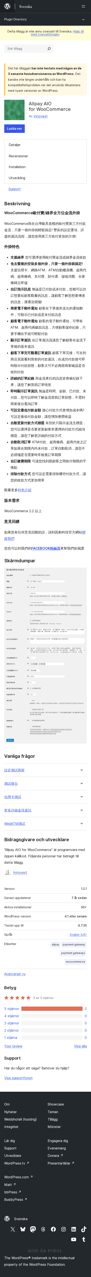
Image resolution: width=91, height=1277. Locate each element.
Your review (13, 1046)
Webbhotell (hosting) (20, 1119)
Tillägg (53, 1119)
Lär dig (9, 1141)
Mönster (54, 1127)
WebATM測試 (14, 824)
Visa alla (80, 1046)
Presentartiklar (61, 1163)
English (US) (78, 934)
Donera (55, 1155)
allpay (55, 944)
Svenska (21, 1219)
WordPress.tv (16, 1163)
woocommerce (75, 961)
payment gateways (73, 953)
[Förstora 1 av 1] (81, 573)
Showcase (56, 1104)
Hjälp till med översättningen (57, 33)
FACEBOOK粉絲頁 (45, 548)
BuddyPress (15, 1199)
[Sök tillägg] (49, 48)
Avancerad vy (15, 974)
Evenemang (57, 1148)
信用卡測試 (12, 797)
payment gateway (74, 944)
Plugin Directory (15, 19)
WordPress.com (18, 1177)
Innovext (41, 116)
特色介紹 (24, 490)
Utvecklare (12, 1155)
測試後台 (11, 784)
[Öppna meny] (84, 6)
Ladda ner (14, 128)
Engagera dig (58, 1141)
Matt (10, 1185)
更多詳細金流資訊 (17, 810)
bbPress (12, 1192)
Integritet (11, 1127)
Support (14, 189)
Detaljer (15, 145)
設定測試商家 (14, 770)
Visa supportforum (18, 1078)
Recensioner (18, 156)
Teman (53, 1112)
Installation (17, 167)
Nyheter (10, 1112)
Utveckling (17, 178)
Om (7, 1104)
